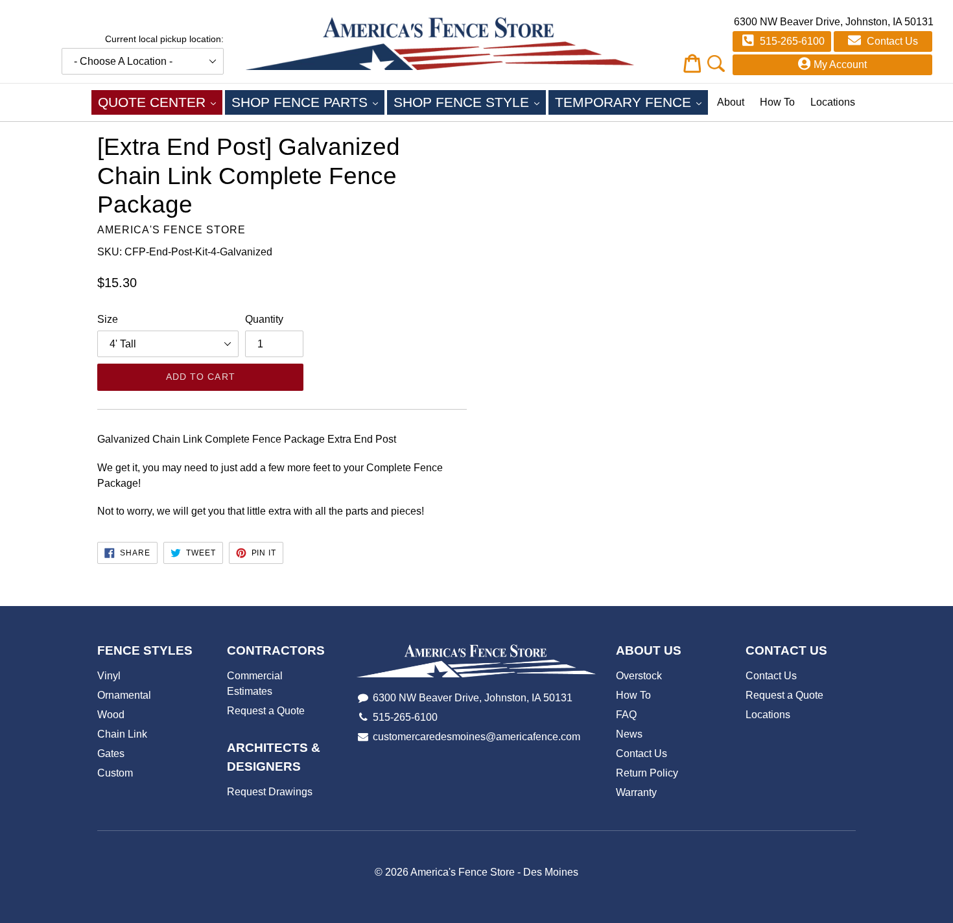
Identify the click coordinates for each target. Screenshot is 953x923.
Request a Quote (266, 710)
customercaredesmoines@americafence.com (476, 736)
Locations (832, 102)
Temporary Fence (631, 102)
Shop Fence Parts (307, 102)
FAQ (626, 714)
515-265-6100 (791, 41)
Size (107, 319)
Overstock (639, 675)
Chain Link (122, 734)
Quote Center (160, 102)
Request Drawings (269, 791)
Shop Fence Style (470, 102)
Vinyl (109, 675)
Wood (110, 714)
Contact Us (891, 41)
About (730, 102)
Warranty (636, 792)
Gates (110, 753)
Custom (115, 772)
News (629, 734)
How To (777, 102)
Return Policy (647, 772)
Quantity (264, 319)
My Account (840, 64)
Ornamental (124, 695)
